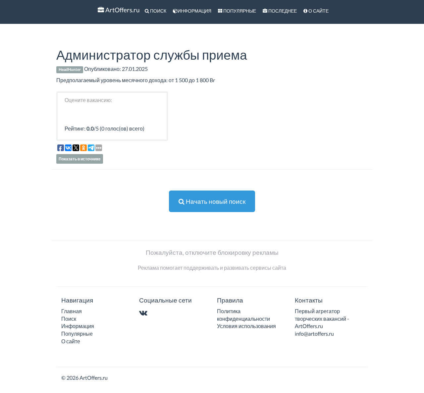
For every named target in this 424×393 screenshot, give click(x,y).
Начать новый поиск (215, 201)
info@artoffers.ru (314, 333)
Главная (71, 311)
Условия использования (246, 326)
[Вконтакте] (144, 313)
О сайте (318, 11)
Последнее (282, 11)
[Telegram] (156, 313)
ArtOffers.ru (122, 10)
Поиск (157, 11)
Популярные (239, 11)
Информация (194, 11)
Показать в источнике (80, 158)
